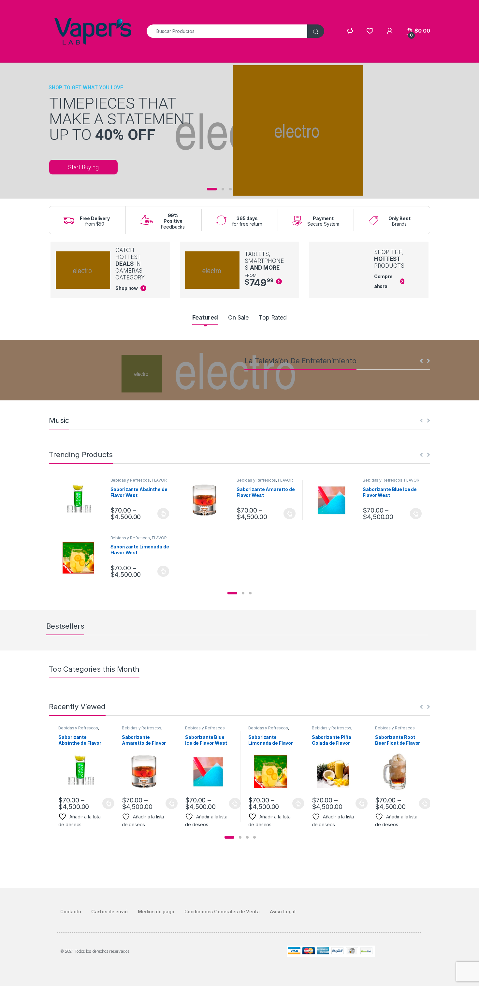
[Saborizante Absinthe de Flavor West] (81, 500)
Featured (205, 317)
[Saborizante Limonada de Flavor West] (81, 557)
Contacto (70, 912)
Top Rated (273, 317)
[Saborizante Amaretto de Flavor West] (207, 500)
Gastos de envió (109, 912)
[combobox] (227, 31)
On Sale (238, 317)
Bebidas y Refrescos (130, 480)
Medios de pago (156, 912)
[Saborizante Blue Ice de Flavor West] (334, 500)
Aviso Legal (283, 912)
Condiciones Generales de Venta (222, 912)
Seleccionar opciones (156, 513)
